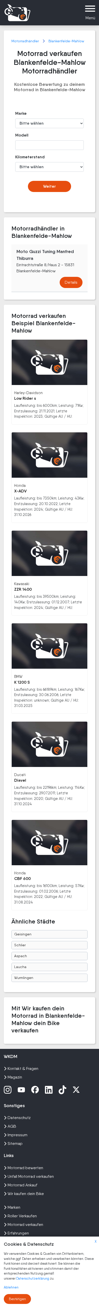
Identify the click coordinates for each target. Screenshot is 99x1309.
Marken (14, 1207)
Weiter (49, 186)
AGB (12, 1126)
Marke (21, 113)
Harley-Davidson (28, 393)
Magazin (15, 1077)
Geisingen (22, 934)
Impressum (17, 1134)
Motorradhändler (25, 41)
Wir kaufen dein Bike (26, 1193)
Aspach (20, 956)
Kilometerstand (25, 157)
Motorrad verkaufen (25, 1224)
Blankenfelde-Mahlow (66, 41)
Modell (21, 135)
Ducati (20, 775)
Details (71, 282)
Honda (20, 485)
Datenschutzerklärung (33, 1278)
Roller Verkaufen (22, 1216)
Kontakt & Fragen (23, 1068)
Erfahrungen (18, 1233)
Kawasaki (21, 584)
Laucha (20, 967)
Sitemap (15, 1143)
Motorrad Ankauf (22, 1185)
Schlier (20, 945)
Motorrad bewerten (25, 1167)
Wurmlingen (23, 978)
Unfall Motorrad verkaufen (31, 1176)
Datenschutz (19, 1117)
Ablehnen (11, 1287)
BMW (18, 676)
